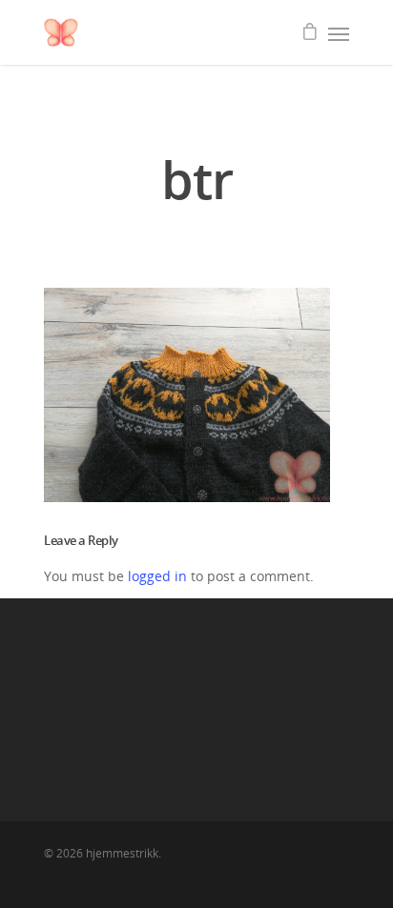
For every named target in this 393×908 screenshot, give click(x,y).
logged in (157, 576)
